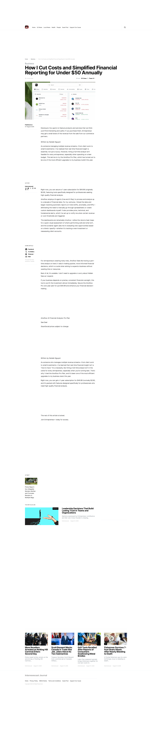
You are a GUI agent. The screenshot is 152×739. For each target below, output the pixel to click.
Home (33, 27)
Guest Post (65, 27)
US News (39, 27)
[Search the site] (124, 27)
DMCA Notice (43, 681)
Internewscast (29, 186)
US (105, 644)
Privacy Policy (34, 681)
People (59, 27)
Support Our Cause (75, 27)
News (27, 644)
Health (53, 27)
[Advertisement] (76, 12)
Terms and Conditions (54, 681)
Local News (47, 27)
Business (33, 59)
